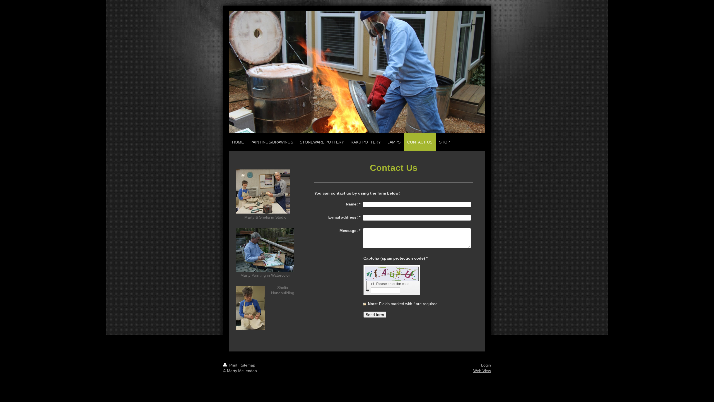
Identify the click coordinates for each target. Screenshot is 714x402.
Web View (482, 370)
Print (233, 365)
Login (486, 365)
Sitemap (248, 365)
